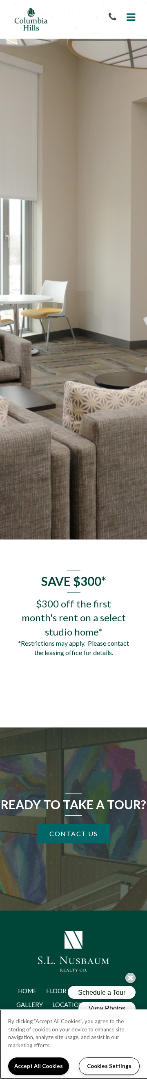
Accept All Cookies (38, 1066)
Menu (129, 17)
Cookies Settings (109, 1066)
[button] (114, 17)
